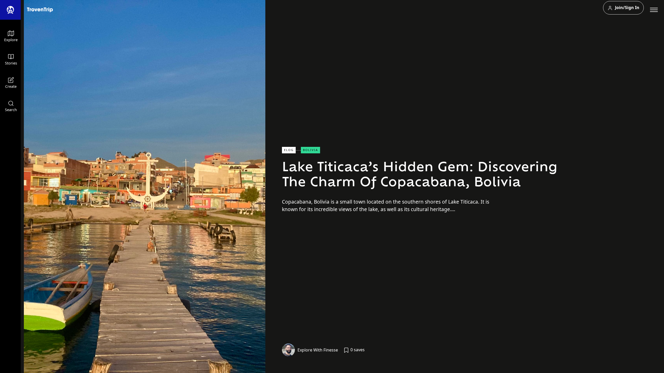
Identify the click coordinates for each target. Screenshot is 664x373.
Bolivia (310, 150)
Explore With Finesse (318, 350)
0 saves (357, 350)
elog (289, 150)
